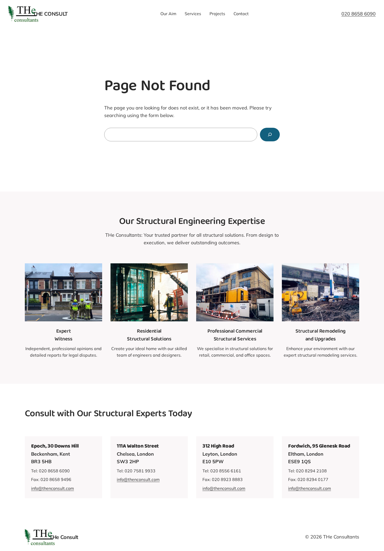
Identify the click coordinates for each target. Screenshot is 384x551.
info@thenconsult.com (52, 488)
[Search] (270, 134)
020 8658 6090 (358, 14)
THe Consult (50, 13)
